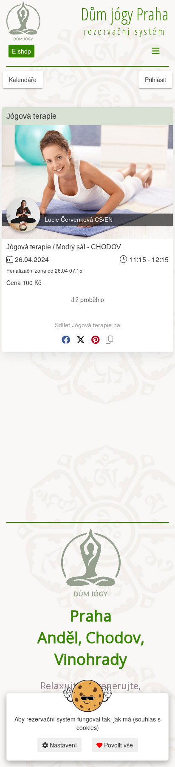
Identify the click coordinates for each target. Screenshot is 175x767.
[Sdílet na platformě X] (80, 340)
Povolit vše (117, 745)
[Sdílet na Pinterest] (95, 340)
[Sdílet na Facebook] (66, 340)
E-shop (21, 51)
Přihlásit (155, 79)
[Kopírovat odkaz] (109, 340)
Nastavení (62, 745)
